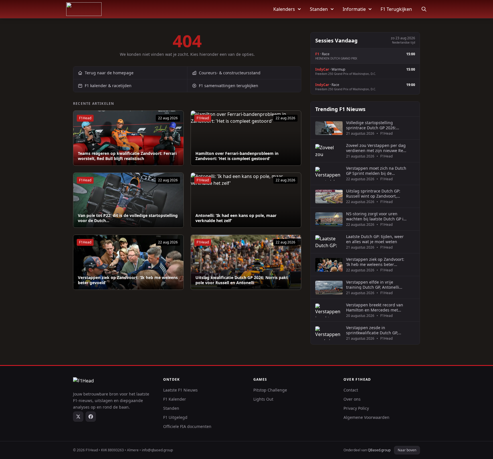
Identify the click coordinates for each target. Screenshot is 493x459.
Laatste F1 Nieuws (180, 390)
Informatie (354, 9)
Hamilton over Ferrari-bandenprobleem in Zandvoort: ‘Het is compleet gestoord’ (236, 156)
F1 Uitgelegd (175, 417)
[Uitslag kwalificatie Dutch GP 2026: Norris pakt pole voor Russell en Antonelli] (246, 262)
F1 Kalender (174, 399)
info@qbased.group (157, 450)
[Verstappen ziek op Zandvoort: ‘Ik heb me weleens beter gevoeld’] (128, 262)
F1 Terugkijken (396, 9)
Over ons (352, 399)
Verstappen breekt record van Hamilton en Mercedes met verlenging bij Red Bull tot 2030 (376, 307)
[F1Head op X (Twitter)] (78, 416)
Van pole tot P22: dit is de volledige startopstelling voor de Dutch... (128, 218)
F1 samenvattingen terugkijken (228, 85)
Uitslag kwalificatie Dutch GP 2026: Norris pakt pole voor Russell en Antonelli (241, 280)
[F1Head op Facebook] (91, 416)
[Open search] (424, 9)
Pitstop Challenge (270, 390)
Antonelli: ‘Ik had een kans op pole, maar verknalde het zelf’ (235, 218)
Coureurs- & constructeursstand (229, 72)
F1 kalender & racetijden (108, 85)
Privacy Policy (356, 408)
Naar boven (407, 450)
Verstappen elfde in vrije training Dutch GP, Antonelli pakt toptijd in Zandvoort (372, 285)
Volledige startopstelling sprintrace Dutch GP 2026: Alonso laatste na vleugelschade (371, 125)
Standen (319, 9)
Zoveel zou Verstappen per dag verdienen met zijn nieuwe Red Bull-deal (376, 148)
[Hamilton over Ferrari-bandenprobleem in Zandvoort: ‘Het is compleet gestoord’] (246, 138)
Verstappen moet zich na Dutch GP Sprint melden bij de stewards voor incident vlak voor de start (376, 171)
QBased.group (379, 450)
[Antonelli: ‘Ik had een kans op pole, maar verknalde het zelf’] (246, 200)
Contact (351, 390)
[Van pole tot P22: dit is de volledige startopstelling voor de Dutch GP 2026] (128, 200)
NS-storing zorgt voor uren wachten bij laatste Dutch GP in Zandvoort (376, 216)
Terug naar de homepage (109, 72)
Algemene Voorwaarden (366, 417)
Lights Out (263, 399)
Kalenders (284, 9)
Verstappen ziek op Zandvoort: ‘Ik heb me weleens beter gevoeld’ (128, 280)
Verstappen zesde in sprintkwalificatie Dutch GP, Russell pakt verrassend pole (373, 330)
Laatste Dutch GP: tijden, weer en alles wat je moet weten (375, 239)
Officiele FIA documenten (187, 426)
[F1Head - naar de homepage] (84, 9)
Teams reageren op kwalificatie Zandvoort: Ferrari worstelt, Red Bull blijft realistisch (127, 156)
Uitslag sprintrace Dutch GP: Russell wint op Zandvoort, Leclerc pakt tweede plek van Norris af (373, 193)
